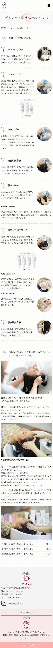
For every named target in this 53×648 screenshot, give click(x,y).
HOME (3, 28)
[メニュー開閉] (49, 5)
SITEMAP (26, 618)
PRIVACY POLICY (27, 613)
